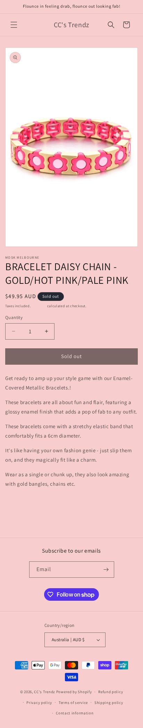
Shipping (39, 306)
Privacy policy (39, 702)
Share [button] (18, 504)
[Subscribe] (106, 569)
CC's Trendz (44, 691)
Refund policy (110, 691)
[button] (14, 24)
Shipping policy (108, 702)
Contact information (74, 713)
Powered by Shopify (74, 691)
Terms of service (73, 702)
